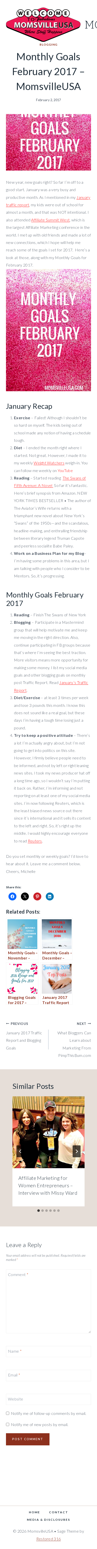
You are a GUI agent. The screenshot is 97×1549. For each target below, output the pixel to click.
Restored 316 (48, 1538)
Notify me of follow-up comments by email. (48, 1413)
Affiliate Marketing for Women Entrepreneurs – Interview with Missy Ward (47, 1185)
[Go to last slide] (20, 1151)
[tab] (38, 1210)
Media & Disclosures (48, 1519)
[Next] (77, 1151)
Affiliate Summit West (50, 219)
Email (14, 1374)
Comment (18, 1274)
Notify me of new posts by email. (39, 1424)
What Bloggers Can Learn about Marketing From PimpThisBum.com (74, 1040)
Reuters (35, 840)
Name (15, 1351)
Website (15, 1398)
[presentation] (48, 1132)
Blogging (48, 44)
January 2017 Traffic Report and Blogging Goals (24, 1036)
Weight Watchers (49, 462)
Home (34, 1512)
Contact (58, 1512)
